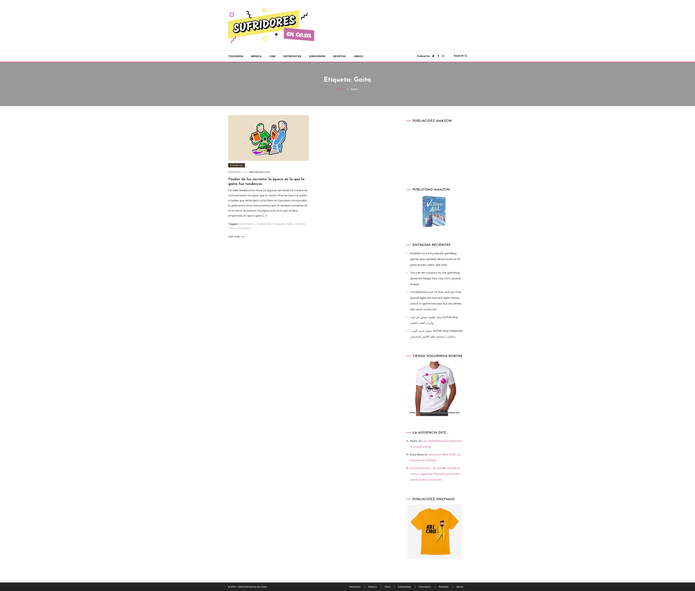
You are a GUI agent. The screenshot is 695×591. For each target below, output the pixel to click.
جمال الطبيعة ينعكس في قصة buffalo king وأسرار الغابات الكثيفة (434, 320)
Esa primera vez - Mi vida (426, 468)
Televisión (235, 56)
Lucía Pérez (244, 228)
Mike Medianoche (259, 172)
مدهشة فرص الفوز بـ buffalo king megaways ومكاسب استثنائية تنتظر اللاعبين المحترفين (436, 333)
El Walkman (236, 165)
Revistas (339, 56)
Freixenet (279, 224)
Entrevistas (292, 56)
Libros (358, 56)
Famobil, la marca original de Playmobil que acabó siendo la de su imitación (435, 474)
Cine (272, 56)
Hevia (232, 228)
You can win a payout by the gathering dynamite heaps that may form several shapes (435, 278)
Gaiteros (300, 224)
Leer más (234, 236)
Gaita (290, 224)
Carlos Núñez (246, 224)
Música (256, 56)
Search (459, 56)
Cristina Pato (264, 224)
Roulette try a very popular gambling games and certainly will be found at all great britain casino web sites (435, 259)
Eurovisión (317, 56)
